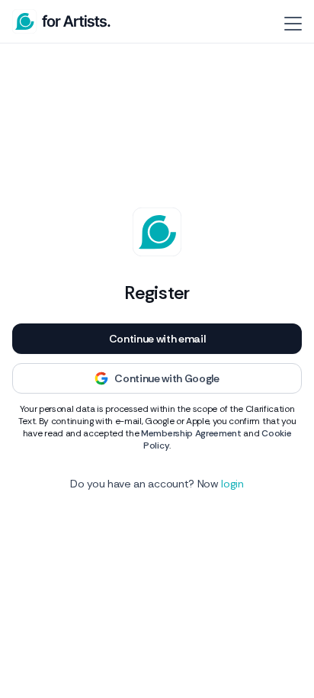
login (232, 484)
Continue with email (157, 339)
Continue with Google (166, 378)
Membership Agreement (191, 433)
